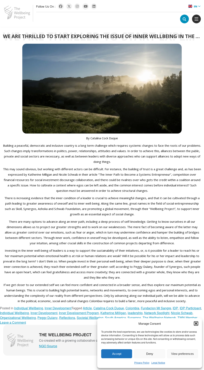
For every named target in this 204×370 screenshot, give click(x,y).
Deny (149, 353)
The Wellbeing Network (159, 317)
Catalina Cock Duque (108, 308)
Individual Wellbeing (28, 308)
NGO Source (48, 346)
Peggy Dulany (47, 317)
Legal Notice (158, 362)
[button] (196, 323)
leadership (135, 313)
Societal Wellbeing (90, 317)
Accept (116, 353)
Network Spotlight (156, 313)
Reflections (67, 317)
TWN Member (187, 317)
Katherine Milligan (113, 313)
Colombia (132, 308)
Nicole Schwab (181, 313)
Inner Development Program (79, 313)
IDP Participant (190, 308)
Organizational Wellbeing (18, 317)
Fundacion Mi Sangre (156, 308)
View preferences (182, 353)
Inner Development (58, 308)
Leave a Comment (13, 322)
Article (87, 308)
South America (115, 317)
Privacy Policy (141, 362)
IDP (175, 308)
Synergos (134, 317)
